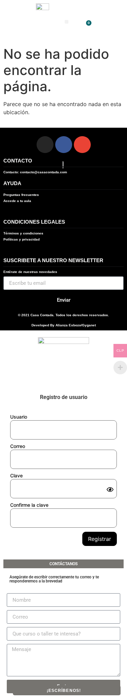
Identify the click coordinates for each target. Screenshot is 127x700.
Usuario (18, 417)
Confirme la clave (29, 505)
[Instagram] (45, 144)
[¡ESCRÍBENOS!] (83, 690)
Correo (17, 446)
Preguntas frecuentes (21, 195)
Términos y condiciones (23, 233)
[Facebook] (63, 144)
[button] (66, 22)
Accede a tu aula (17, 201)
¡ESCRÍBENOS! (64, 690)
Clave (16, 475)
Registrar (99, 538)
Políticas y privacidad (21, 239)
